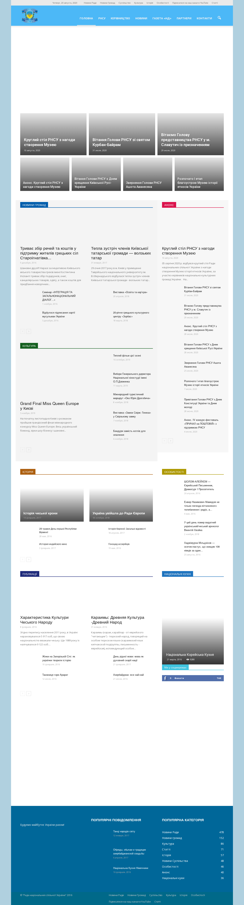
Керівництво (120, 18)
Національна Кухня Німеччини (130, 868)
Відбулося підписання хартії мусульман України (58, 314)
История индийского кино (53, 543)
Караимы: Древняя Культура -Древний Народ (117, 619)
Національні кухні (173, 878)
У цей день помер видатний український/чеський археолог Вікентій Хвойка (201, 526)
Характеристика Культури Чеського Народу (44, 619)
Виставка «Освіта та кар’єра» (130, 292)
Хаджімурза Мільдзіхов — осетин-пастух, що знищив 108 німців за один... (202, 546)
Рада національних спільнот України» (131, 718)
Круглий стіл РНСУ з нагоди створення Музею (188, 250)
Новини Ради (90, 2)
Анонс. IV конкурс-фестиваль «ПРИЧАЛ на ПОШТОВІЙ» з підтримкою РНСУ (201, 423)
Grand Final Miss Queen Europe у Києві (49, 405)
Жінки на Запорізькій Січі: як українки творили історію (58, 658)
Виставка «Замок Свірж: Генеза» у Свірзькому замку (132, 414)
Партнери (184, 18)
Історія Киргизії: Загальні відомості (127, 528)
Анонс (166, 872)
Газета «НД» (161, 18)
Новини (141, 18)
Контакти (204, 18)
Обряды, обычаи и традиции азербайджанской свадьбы (129, 851)
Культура (138, 2)
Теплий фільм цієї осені (127, 355)
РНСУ (101, 18)
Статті (215, 2)
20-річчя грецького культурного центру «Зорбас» (131, 314)
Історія (150, 2)
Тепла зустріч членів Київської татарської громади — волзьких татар (121, 252)
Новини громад (172, 838)
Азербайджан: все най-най (128, 674)
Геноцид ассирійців (118, 543)
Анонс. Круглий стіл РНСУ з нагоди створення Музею (200, 328)
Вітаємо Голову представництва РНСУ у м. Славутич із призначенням (202, 309)
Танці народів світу (124, 831)
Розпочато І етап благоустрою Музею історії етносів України (201, 383)
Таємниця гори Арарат (55, 674)
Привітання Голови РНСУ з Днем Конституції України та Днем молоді (203, 403)
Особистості (163, 2)
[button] (219, 18)
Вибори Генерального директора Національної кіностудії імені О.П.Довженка (132, 377)
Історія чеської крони (40, 513)
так (219, 678)
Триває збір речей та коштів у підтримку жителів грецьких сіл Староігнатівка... (49, 252)
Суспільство (125, 2)
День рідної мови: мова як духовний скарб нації (128, 658)
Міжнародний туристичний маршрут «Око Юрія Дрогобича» (131, 396)
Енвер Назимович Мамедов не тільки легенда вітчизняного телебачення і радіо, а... (201, 505)
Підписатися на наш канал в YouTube (190, 2)
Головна (86, 18)
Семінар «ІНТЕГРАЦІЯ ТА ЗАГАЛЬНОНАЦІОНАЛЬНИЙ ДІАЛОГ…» (58, 295)
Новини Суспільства (175, 861)
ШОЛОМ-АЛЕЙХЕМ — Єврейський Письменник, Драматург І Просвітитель (199, 485)
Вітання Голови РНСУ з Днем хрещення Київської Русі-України (203, 346)
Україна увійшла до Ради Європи (119, 513)
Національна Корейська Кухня (190, 655)
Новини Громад (107, 2)
